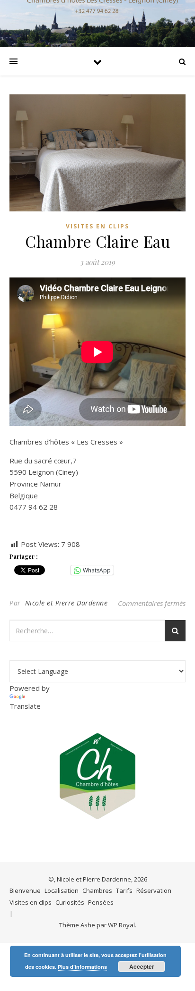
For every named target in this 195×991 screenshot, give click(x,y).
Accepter (141, 966)
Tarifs (124, 890)
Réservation (153, 890)
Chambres (97, 890)
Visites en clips (97, 226)
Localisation (61, 890)
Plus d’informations (82, 966)
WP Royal (121, 925)
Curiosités (69, 902)
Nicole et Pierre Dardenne (66, 602)
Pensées (101, 902)
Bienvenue (25, 890)
